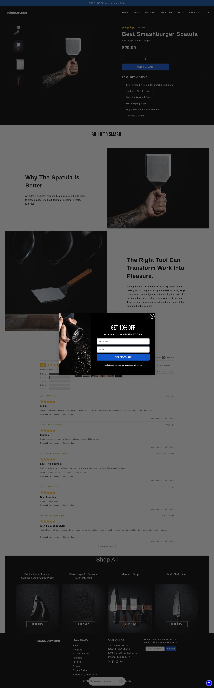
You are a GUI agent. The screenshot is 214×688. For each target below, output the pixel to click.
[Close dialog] (152, 316)
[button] (209, 683)
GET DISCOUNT (123, 357)
